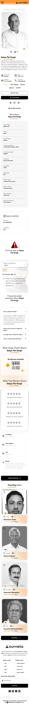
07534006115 (21, 81)
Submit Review (15, 97)
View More (14, 638)
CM (5, 663)
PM (5, 672)
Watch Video (15, 93)
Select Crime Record (9, 263)
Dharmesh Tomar (10, 519)
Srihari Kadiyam (9, 556)
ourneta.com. (13, 700)
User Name (8, 434)
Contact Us (20, 666)
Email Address (9, 443)
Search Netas (20, 672)
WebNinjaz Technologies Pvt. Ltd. (16, 702)
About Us (19, 669)
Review (7, 461)
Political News (21, 663)
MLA (6, 669)
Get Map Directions (15, 108)
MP (5, 666)
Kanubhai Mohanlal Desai (13, 629)
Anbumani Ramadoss (11, 592)
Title (6, 452)
